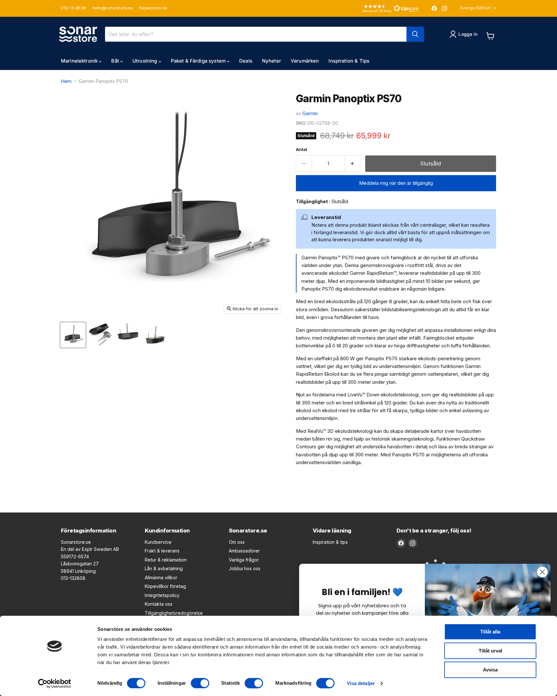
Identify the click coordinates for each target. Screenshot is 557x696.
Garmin (310, 113)
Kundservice (158, 542)
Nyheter (271, 61)
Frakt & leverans (162, 550)
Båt (115, 61)
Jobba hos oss (244, 568)
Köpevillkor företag (165, 586)
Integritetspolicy (162, 595)
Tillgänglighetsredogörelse (174, 613)
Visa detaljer (361, 683)
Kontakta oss (158, 604)
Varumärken (305, 61)
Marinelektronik (80, 61)
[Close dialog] (542, 572)
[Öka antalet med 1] (353, 163)
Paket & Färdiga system (199, 61)
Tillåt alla (490, 631)
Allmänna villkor (161, 577)
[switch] (200, 683)
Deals (245, 61)
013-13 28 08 (73, 8)
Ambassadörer (244, 550)
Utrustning (145, 61)
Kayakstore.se (153, 8)
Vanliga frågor (244, 559)
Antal (301, 149)
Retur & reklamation (166, 559)
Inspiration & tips (330, 542)
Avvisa (490, 669)
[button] (381, 8)
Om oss (237, 542)
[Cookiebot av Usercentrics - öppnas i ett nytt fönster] (54, 683)
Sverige (475, 7)
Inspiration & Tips (348, 61)
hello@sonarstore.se (113, 8)
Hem (66, 81)
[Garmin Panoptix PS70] (73, 335)
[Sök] (415, 34)
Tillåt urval (490, 650)
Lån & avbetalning (164, 568)
